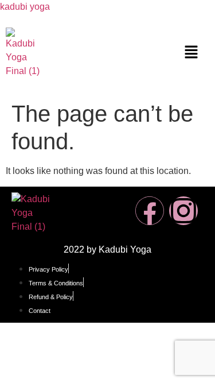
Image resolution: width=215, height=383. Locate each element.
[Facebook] (149, 210)
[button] (190, 52)
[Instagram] (183, 210)
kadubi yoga (25, 6)
